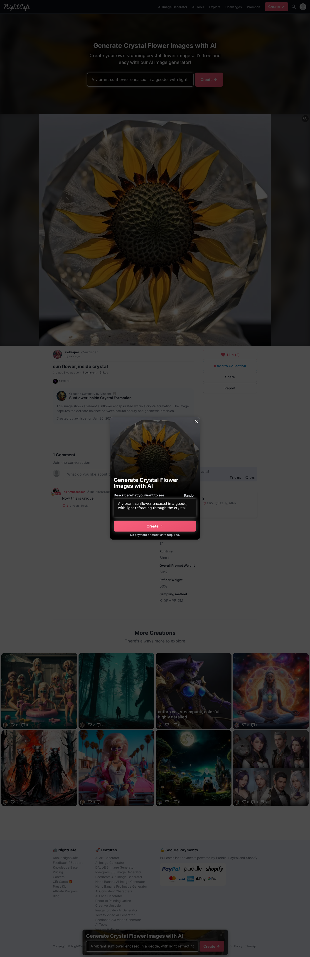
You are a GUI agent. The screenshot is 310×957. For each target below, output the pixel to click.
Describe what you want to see (139, 495)
